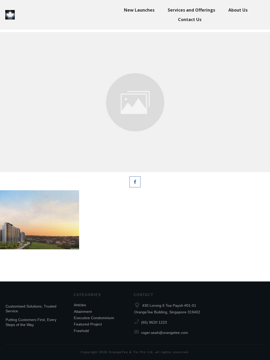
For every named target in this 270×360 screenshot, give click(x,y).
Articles (80, 305)
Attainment (83, 311)
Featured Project (88, 324)
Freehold (81, 331)
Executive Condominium (94, 318)
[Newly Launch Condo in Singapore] (135, 102)
